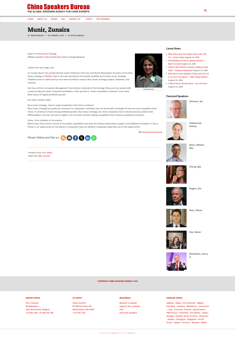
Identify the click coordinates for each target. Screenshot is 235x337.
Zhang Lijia (195, 166)
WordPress (131, 333)
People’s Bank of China (186, 316)
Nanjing (170, 316)
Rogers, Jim (195, 188)
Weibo (204, 322)
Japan (205, 313)
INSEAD (48, 76)
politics (171, 319)
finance (187, 309)
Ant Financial (189, 303)
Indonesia (183, 313)
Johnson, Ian (196, 101)
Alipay (178, 303)
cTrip (170, 309)
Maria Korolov (79, 303)
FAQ (121, 309)
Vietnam (195, 322)
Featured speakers (128, 313)
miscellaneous (77, 35)
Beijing (200, 303)
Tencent (186, 322)
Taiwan (177, 322)
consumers (204, 306)
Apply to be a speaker (130, 306)
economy (178, 309)
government (199, 309)
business (181, 306)
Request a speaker (128, 303)
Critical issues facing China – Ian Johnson (187, 83)
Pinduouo (203, 316)
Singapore (192, 319)
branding (170, 306)
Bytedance (192, 306)
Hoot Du (114, 333)
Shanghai (180, 319)
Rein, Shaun (195, 210)
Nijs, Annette (44, 156)
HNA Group (171, 313)
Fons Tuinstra (32, 303)
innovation (195, 313)
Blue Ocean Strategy (46, 54)
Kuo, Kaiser (47, 152)
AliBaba (170, 303)
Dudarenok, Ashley (195, 125)
